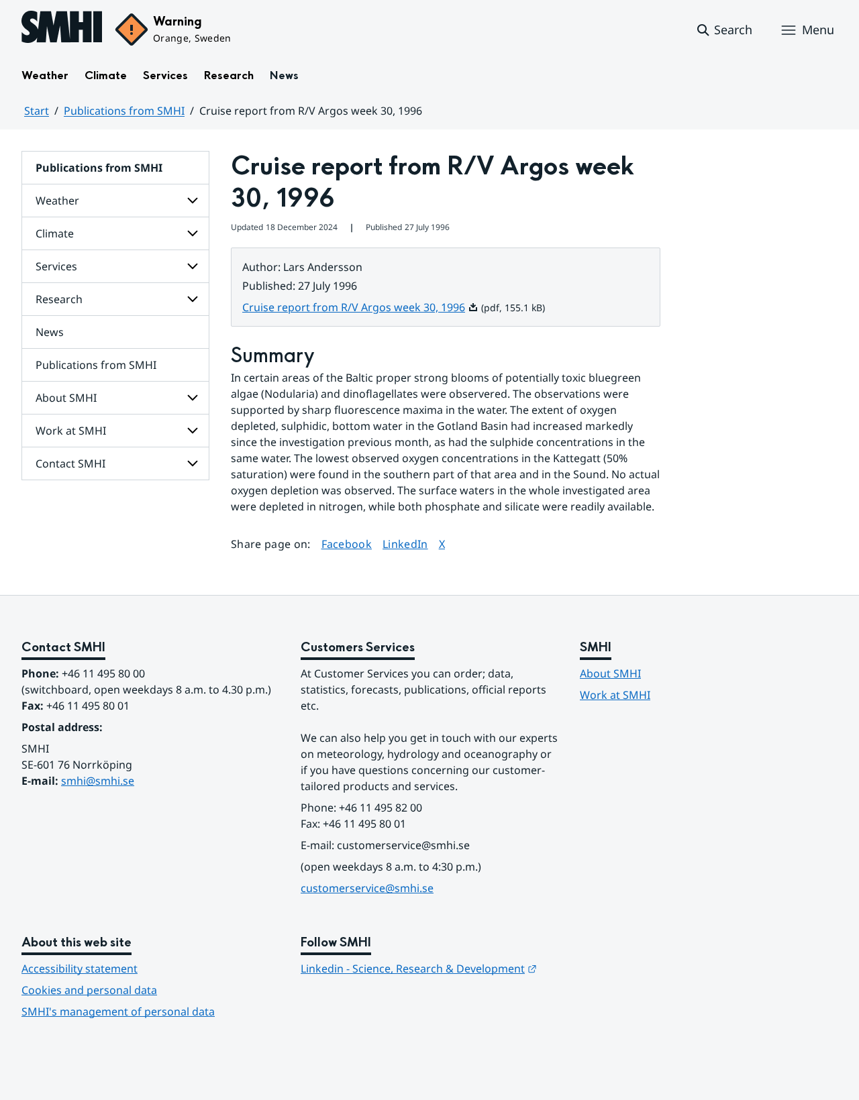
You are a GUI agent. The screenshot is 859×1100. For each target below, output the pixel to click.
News (284, 75)
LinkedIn (405, 543)
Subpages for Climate (192, 233)
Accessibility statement (79, 968)
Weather (44, 75)
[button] (724, 30)
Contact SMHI (70, 463)
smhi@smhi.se (97, 780)
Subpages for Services (192, 266)
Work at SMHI (71, 430)
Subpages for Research (192, 299)
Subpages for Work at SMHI (192, 431)
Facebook (346, 543)
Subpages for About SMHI (192, 398)
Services (165, 75)
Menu (818, 29)
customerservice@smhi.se (367, 888)
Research (229, 75)
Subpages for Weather (192, 200)
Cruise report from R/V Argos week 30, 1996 (360, 307)
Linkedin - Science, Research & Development (419, 968)
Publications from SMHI (124, 110)
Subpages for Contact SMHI (192, 463)
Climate (106, 75)
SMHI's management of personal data (118, 1011)
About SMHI (66, 397)
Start (36, 110)
